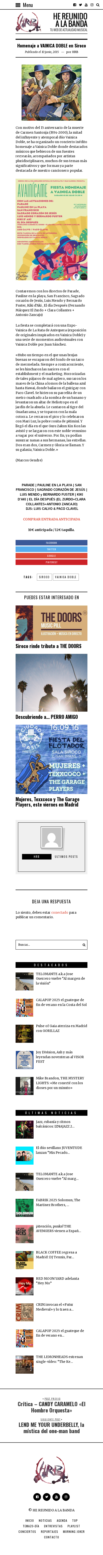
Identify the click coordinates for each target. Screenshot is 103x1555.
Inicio (29, 1520)
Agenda (62, 1520)
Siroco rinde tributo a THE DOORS (48, 646)
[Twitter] (80, 5)
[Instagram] (92, 5)
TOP (75, 1520)
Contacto (51, 1537)
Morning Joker (74, 1531)
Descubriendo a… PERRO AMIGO (47, 716)
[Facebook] (75, 5)
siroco (44, 577)
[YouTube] (86, 5)
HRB (75, 52)
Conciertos (27, 1531)
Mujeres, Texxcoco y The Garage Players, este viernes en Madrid (48, 801)
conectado (59, 913)
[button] (82, 945)
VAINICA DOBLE (66, 577)
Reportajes (49, 1531)
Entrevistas (53, 1526)
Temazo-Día (31, 1526)
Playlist (74, 1526)
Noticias (45, 1520)
